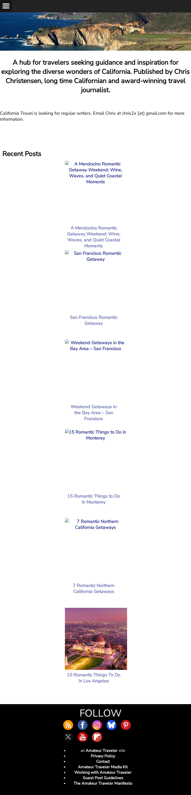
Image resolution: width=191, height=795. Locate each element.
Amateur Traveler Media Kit (103, 767)
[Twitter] (68, 737)
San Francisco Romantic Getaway (93, 320)
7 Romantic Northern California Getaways (93, 588)
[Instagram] (97, 725)
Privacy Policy (103, 756)
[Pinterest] (126, 725)
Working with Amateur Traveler (103, 772)
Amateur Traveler (102, 750)
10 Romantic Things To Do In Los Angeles (93, 678)
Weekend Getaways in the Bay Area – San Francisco (94, 413)
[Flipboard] (97, 737)
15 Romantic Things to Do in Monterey (93, 499)
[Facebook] (83, 725)
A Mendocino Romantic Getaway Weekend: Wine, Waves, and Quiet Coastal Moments (93, 237)
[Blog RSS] (68, 725)
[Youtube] (83, 737)
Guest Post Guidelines (103, 778)
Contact (103, 761)
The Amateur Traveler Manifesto (103, 783)
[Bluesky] (111, 725)
